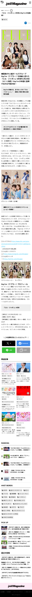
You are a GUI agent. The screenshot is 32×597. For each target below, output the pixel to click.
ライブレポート (7, 504)
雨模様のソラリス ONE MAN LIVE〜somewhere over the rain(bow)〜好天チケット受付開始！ (8, 408)
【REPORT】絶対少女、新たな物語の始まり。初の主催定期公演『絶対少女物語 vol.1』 (15, 558)
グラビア (22, 507)
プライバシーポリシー (18, 592)
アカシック (20, 399)
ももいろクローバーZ (19, 510)
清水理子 (5, 507)
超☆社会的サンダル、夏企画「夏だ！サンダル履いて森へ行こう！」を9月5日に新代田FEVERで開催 (8, 431)
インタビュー (22, 497)
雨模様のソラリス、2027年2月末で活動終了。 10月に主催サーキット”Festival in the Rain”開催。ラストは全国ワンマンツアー (9, 382)
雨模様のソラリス (6, 404)
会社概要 (2, 592)
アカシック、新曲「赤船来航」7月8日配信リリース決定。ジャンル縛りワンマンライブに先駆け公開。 (23, 405)
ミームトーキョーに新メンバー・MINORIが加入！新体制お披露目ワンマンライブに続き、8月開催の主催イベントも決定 (23, 434)
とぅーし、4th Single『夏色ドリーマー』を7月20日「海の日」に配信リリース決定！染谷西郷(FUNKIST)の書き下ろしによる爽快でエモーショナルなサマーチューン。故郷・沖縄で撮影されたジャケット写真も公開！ (23, 379)
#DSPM (4, 375)
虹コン (27, 490)
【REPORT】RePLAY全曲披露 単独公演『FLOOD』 (15, 572)
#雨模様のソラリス (7, 378)
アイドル (5, 493)
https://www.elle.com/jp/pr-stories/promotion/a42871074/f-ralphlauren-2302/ (16, 243)
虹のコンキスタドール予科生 (10, 514)
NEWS (2, 10)
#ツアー (10, 375)
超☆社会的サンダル (7, 427)
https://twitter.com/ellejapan (13, 259)
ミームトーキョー (21, 427)
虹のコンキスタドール (16, 490)
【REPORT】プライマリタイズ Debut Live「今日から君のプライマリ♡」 (16, 577)
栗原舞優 (14, 493)
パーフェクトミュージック (8, 401)
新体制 (19, 430)
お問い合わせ (29, 592)
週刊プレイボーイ (7, 500)
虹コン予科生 (6, 510)
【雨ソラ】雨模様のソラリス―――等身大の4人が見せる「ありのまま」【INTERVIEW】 (16, 568)
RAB (19, 375)
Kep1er (5, 19)
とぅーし (24, 375)
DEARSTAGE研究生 (8, 517)
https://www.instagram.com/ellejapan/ (16, 254)
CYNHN (5, 497)
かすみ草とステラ (20, 500)
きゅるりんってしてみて (21, 504)
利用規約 (9, 592)
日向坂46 (13, 497)
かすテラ (14, 507)
